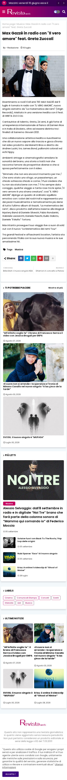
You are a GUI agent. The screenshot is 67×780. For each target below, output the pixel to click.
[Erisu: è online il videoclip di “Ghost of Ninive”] (9, 571)
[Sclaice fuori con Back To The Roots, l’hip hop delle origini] (9, 542)
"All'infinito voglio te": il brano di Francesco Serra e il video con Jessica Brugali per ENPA (33, 334)
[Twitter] (27, 258)
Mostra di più (55, 287)
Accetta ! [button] (10, 774)
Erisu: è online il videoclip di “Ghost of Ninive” (37, 569)
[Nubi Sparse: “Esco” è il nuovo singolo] (9, 557)
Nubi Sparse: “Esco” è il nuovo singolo (37, 553)
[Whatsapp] (33, 258)
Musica (20, 24)
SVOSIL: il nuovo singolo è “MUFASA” (23, 437)
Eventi (56, 597)
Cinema (9, 597)
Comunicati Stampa (27, 597)
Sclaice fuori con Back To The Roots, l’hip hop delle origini (39, 540)
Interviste (9, 603)
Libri (19, 603)
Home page (8, 24)
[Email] (46, 258)
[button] (58, 3)
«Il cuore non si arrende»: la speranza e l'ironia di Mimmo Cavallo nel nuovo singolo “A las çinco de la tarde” (32, 387)
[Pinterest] (40, 258)
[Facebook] (21, 258)
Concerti (45, 597)
